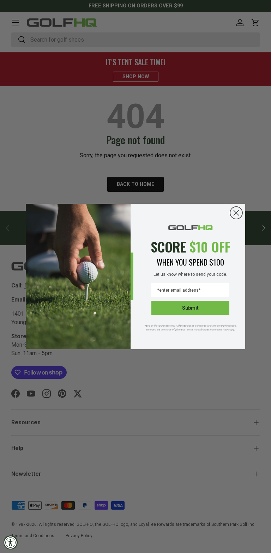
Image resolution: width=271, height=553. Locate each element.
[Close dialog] (236, 213)
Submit (190, 308)
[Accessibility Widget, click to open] (11, 542)
